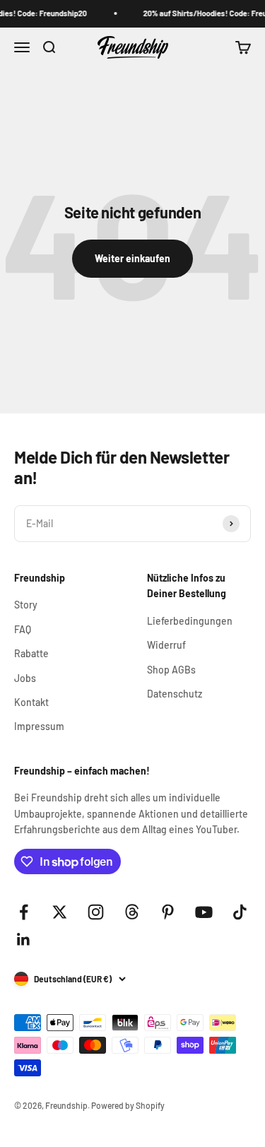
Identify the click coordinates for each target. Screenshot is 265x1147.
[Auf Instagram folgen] (95, 912)
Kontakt (31, 702)
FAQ (22, 629)
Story (25, 605)
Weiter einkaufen (132, 258)
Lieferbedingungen (189, 621)
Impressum (39, 726)
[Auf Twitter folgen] (59, 912)
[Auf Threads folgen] (131, 912)
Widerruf (166, 645)
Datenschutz (174, 694)
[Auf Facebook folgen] (23, 912)
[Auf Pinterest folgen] (167, 912)
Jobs (25, 678)
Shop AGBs (171, 670)
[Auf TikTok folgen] (239, 912)
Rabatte (31, 653)
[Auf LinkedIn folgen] (23, 939)
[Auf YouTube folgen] (203, 912)
